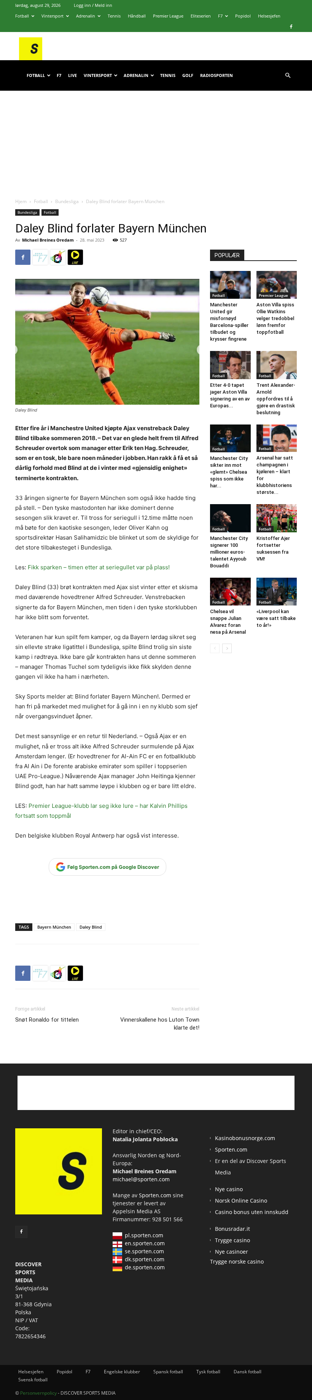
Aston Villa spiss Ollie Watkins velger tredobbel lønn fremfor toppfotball (275, 318)
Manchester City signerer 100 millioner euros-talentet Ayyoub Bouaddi (229, 552)
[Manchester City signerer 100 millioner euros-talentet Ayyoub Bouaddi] (230, 518)
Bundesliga (67, 201)
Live (72, 75)
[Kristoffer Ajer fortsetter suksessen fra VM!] (276, 518)
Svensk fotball (33, 1379)
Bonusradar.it (232, 1228)
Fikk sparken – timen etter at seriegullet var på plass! (99, 567)
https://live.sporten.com (75, 257)
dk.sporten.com (144, 1259)
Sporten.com (156, 1195)
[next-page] (227, 648)
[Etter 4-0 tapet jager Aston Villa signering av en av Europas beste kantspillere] (230, 365)
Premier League (168, 16)
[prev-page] (215, 648)
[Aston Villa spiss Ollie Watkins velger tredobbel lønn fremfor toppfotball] (276, 285)
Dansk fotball (247, 1371)
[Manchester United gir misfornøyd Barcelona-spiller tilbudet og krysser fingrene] (230, 285)
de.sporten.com (145, 1267)
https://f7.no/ (40, 257)
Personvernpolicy (38, 1393)
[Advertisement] (156, 137)
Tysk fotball (208, 1371)
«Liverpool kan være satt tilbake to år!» (276, 618)
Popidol (243, 16)
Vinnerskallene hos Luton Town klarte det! (159, 1023)
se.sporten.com (144, 1251)
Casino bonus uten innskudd (251, 1212)
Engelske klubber (122, 1371)
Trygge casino (232, 1240)
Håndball (137, 16)
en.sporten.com (145, 1243)
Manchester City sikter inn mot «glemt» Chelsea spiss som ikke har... (229, 472)
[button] (288, 75)
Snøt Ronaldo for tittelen (47, 1019)
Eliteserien (201, 16)
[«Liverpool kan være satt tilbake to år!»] (276, 591)
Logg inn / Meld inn (93, 5)
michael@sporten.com (141, 1179)
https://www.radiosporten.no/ (57, 257)
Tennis (114, 16)
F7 (220, 16)
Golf (187, 75)
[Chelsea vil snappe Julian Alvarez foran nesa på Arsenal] (230, 591)
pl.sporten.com (144, 1235)
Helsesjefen (269, 16)
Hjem (21, 201)
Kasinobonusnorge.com (245, 1138)
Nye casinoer (231, 1251)
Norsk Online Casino (241, 1200)
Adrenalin (85, 16)
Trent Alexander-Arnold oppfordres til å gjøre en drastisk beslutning (275, 398)
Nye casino (229, 1189)
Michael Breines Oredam (48, 240)
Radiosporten (216, 75)
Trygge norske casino (237, 1261)
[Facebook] (291, 26)
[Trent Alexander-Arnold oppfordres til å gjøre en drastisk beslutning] (276, 365)
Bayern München (54, 927)
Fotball (22, 16)
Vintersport (52, 16)
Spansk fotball (168, 1371)
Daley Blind (91, 927)
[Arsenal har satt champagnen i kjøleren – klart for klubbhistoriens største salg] (276, 438)
